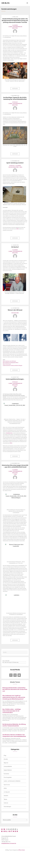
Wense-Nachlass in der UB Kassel (9, 361)
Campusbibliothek (8, 766)
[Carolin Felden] (15, 31)
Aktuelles (15, 102)
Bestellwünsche (9, 433)
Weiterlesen (15, 88)
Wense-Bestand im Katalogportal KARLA (10, 362)
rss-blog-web (15, 312)
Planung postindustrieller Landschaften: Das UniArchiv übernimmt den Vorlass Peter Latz (14, 689)
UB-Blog (5, 3)
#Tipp (5, 755)
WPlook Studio (21, 850)
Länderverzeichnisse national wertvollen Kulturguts (12, 365)
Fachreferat (6, 773)
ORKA (21, 167)
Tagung (5, 799)
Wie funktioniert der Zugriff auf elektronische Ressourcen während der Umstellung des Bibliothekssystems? (13, 697)
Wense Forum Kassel (7, 364)
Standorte (6, 795)
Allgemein (15, 25)
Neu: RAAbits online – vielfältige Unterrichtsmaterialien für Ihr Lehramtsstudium (11, 711)
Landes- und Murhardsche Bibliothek (12, 781)
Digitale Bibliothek (14, 167)
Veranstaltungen (7, 806)
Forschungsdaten (8, 777)
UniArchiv (6, 802)
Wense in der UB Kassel (15, 310)
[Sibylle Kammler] (15, 170)
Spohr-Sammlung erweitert (15, 163)
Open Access (7, 784)
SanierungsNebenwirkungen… (15, 379)
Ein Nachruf (15, 247)
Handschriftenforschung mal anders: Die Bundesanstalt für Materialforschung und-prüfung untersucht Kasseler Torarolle (15, 20)
